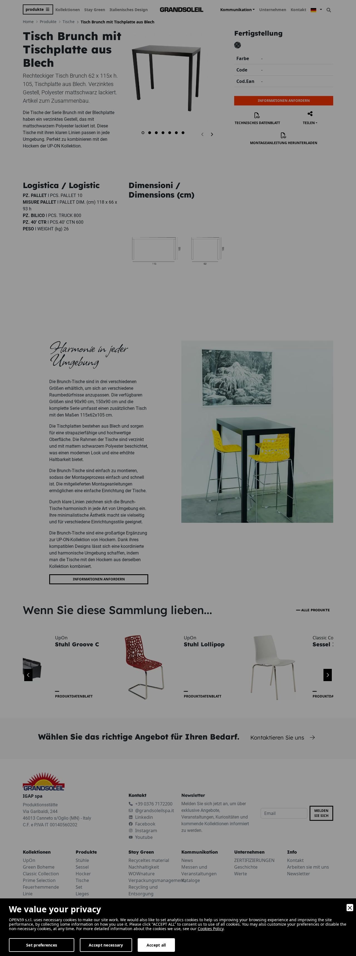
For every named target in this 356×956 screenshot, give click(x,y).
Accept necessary (106, 945)
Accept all (156, 945)
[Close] (350, 907)
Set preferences (41, 945)
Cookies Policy (210, 928)
